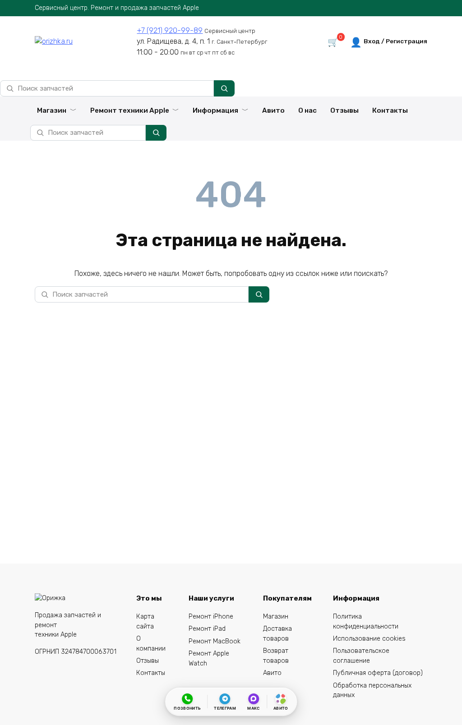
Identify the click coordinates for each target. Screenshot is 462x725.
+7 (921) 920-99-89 (170, 30)
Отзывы (344, 110)
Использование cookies (369, 638)
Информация (215, 110)
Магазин (51, 110)
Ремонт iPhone (211, 616)
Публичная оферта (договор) (378, 673)
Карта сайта (145, 621)
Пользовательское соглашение (361, 656)
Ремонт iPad (207, 629)
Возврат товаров (276, 656)
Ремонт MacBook (214, 641)
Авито (273, 110)
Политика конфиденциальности (365, 621)
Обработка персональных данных (372, 690)
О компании (151, 643)
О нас (307, 110)
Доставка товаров (277, 633)
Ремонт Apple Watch (209, 658)
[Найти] (224, 88)
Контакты (390, 110)
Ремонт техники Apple (129, 110)
